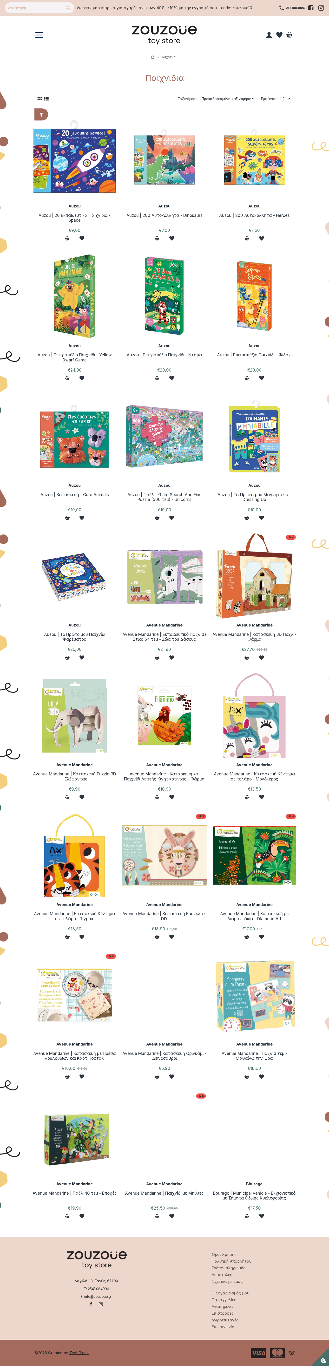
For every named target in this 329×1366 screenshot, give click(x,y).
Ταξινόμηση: (188, 98)
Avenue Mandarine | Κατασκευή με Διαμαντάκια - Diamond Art (254, 916)
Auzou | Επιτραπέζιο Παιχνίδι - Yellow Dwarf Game (75, 357)
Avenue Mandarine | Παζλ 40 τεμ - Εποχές (75, 1193)
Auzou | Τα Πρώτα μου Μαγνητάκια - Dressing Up (254, 497)
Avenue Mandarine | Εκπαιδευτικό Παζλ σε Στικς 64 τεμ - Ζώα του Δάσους (164, 637)
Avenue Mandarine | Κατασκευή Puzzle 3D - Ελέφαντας (74, 776)
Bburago (254, 1183)
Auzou (74, 206)
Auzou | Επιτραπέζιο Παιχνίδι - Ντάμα (164, 355)
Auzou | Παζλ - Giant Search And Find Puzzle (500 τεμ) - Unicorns (164, 497)
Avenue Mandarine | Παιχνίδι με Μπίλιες (164, 1193)
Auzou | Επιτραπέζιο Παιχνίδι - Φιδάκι (254, 355)
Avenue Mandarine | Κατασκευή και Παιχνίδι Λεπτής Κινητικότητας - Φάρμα (164, 776)
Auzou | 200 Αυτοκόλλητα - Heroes (254, 215)
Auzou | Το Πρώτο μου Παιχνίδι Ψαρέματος (74, 637)
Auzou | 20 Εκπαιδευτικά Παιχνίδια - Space (75, 218)
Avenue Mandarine (164, 625)
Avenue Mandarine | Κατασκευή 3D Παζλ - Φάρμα (254, 637)
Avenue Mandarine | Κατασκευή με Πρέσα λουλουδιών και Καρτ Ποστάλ (74, 1056)
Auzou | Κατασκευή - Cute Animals (74, 494)
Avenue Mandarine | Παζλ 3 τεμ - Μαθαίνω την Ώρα (254, 1056)
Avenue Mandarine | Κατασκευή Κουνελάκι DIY (164, 916)
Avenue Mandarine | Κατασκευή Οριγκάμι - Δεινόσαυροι (164, 1056)
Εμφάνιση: (269, 98)
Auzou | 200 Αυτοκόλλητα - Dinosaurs (164, 215)
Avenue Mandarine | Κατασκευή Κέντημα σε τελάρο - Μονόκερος (254, 776)
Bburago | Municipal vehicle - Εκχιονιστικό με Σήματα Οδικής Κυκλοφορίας (254, 1195)
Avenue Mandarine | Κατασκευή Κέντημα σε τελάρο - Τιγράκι (74, 916)
